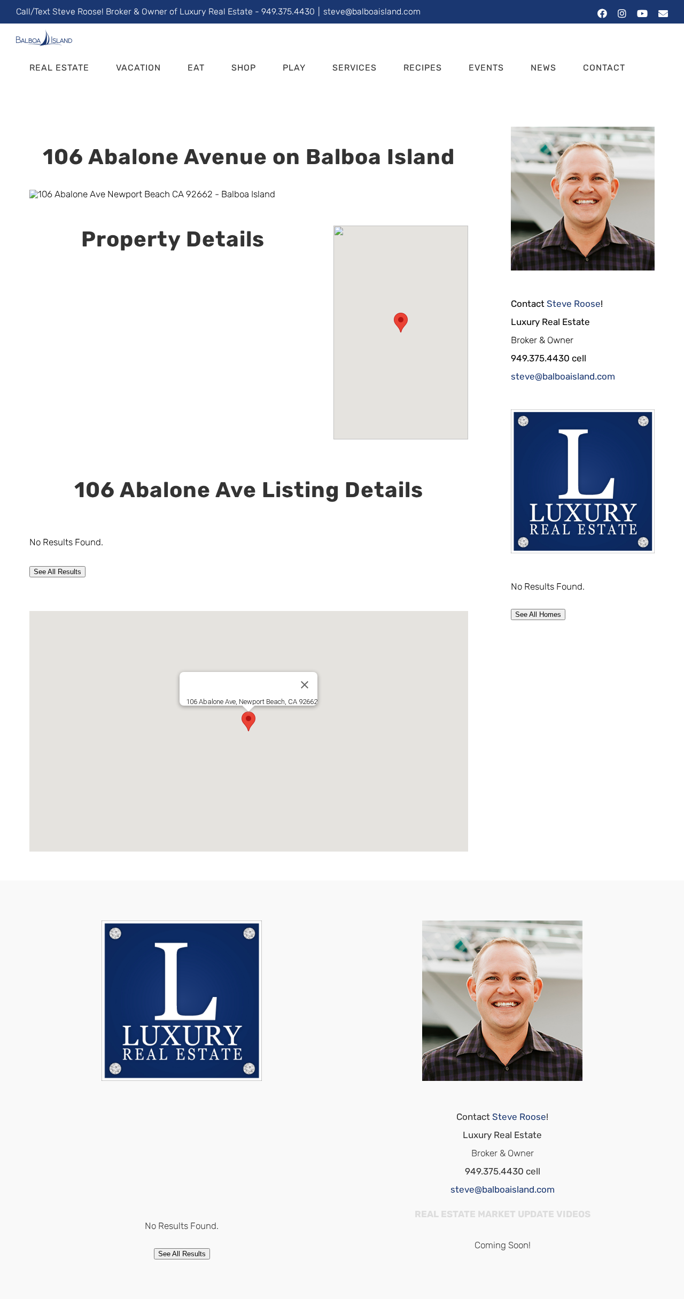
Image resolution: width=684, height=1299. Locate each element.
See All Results (57, 572)
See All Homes (538, 614)
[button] (33, 101)
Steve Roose (574, 303)
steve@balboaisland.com (372, 11)
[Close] (304, 685)
